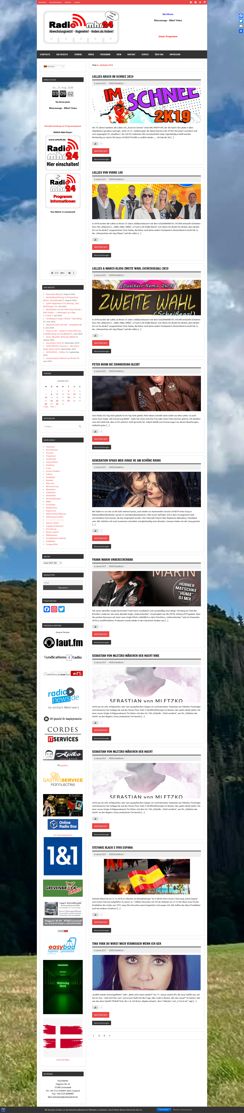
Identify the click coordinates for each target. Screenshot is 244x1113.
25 (68, 400)
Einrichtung (51, 529)
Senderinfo (51, 459)
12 (74, 394)
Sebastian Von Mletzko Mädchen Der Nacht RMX (125, 655)
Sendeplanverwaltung (56, 538)
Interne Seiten (52, 522)
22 (51, 400)
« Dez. (46, 406)
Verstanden (164, 1110)
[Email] (240, 25)
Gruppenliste (52, 544)
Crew (119, 54)
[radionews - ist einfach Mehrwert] (63, 711)
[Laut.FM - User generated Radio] (63, 647)
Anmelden (42, 2)
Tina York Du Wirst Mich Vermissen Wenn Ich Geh (126, 943)
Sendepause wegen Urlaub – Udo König (64, 318)
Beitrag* (68, 2)
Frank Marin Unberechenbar (112, 559)
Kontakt (131, 54)
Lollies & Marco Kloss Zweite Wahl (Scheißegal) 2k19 (130, 268)
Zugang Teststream (54, 526)
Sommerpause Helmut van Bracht (61, 358)
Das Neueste (62, 54)
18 (68, 397)
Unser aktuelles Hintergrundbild (60, 336)
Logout (77, 2)
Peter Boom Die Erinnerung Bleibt (116, 364)
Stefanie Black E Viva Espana (112, 847)
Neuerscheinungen (101, 159)
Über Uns (159, 54)
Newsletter (51, 495)
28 (46, 404)
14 (46, 397)
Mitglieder (50, 541)
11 (68, 394)
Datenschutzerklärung (56, 513)
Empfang (50, 465)
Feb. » (53, 406)
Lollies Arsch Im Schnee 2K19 (112, 76)
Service (145, 54)
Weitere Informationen (182, 1110)
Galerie (49, 474)
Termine (78, 54)
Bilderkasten (51, 535)
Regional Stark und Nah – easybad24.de (64, 324)
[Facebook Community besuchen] (195, 2)
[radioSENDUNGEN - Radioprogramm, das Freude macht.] (63, 673)
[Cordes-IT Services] (63, 743)
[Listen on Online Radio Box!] (63, 829)
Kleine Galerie (52, 532)
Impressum (175, 54)
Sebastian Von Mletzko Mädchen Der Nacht (122, 751)
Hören (91, 54)
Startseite (45, 54)
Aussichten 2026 (53, 343)
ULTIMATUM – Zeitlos (55, 352)
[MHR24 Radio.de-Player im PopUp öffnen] (63, 170)
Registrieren (51, 507)
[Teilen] (240, 31)
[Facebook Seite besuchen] (191, 2)
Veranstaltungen (55, 2)
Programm (105, 54)
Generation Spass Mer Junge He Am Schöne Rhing (126, 460)
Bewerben (50, 489)
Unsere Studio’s (53, 471)
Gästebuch (51, 492)
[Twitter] (240, 20)
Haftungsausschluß (54, 516)
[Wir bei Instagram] (205, 2)
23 (57, 400)
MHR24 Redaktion (116, 83)
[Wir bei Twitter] (200, 2)
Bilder (48, 501)
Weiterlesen (100, 151)
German (51, 66)
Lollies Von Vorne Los (107, 172)
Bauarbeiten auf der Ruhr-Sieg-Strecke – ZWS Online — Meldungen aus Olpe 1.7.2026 (62, 312)
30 (57, 404)
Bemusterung (52, 486)
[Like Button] (95, 144)
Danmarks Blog (53, 294)
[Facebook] (240, 15)
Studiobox (50, 477)
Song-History (52, 462)
